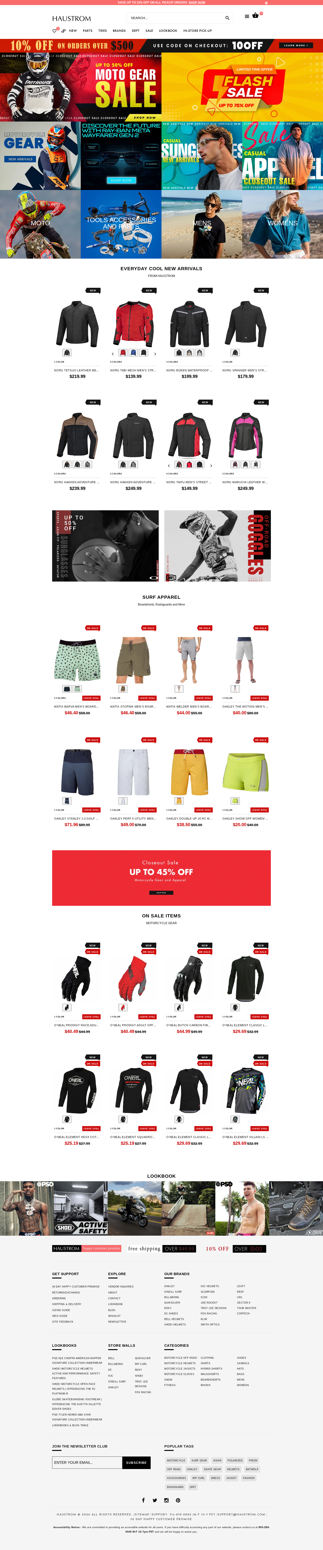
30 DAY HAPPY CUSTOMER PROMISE (76, 1286)
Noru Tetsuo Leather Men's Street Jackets (77, 370)
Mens (241, 1379)
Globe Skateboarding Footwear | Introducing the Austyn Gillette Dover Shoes (77, 1404)
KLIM (204, 1319)
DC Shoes (171, 1313)
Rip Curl (141, 1364)
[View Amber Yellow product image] (179, 801)
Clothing (207, 1357)
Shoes (241, 1357)
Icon (204, 1297)
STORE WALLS (121, 1345)
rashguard (175, 1487)
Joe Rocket (209, 1302)
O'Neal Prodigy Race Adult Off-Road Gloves (77, 1025)
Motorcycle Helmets (180, 1363)
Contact (114, 1298)
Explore (117, 1274)
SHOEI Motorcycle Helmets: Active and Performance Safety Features (76, 1373)
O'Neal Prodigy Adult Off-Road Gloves (133, 1025)
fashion (248, 1478)
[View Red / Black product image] (123, 352)
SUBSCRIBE (136, 1462)
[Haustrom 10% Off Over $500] (236, 1248)
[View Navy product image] (67, 689)
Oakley (169, 1286)
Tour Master (246, 1308)
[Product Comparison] (63, 31)
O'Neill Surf (173, 1291)
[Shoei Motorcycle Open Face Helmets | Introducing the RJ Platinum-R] (135, 1208)
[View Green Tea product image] (77, 689)
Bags (240, 1374)
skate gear (212, 1469)
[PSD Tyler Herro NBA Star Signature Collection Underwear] (242, 1208)
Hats (240, 1368)
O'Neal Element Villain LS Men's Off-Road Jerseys (245, 1137)
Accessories (176, 1478)
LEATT (241, 1286)
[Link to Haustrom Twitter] (155, 1500)
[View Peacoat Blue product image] (67, 801)
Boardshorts (211, 1379)
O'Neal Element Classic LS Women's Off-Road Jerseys (189, 1137)
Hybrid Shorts (211, 1368)
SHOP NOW (197, 2)
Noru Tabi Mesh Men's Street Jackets (133, 370)
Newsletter (117, 1321)
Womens (243, 1385)
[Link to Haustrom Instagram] (166, 1500)
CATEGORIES (176, 1345)
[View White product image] (123, 801)
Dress (215, 1478)
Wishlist (114, 1316)
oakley (192, 1469)
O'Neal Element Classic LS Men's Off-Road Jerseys (245, 1025)
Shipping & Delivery (66, 1304)
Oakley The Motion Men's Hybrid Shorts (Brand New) (245, 706)
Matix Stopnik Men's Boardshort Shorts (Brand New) (133, 706)
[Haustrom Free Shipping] (161, 1248)
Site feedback (62, 1321)
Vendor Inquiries (121, 1286)
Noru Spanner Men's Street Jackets (245, 370)
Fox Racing (209, 1313)
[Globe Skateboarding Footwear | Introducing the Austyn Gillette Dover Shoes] (188, 1208)
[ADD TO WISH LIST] (56, 290)
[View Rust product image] (123, 689)
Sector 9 (243, 1302)
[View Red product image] (123, 1007)
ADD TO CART (245, 727)
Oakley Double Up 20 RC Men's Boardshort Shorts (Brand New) (189, 818)
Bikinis (206, 1385)
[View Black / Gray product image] (123, 1119)
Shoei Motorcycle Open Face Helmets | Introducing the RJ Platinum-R (74, 1389)
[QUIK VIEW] (67, 290)
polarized (235, 1460)
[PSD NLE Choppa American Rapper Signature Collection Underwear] (27, 1208)
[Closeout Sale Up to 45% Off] (161, 878)
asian (217, 1460)
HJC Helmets (210, 1286)
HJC (110, 1375)
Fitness (170, 1385)
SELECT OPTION (77, 391)
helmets (233, 1469)
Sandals (243, 1363)
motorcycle (176, 1460)
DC (110, 1369)
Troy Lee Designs (214, 1308)
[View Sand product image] (189, 352)
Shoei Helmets (175, 1324)
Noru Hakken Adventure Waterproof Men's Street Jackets (133, 482)
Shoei (139, 1375)
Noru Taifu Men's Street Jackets (189, 482)
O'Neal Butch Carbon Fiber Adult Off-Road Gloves (189, 1025)
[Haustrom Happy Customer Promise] (86, 1248)
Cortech (243, 1313)
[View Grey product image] (199, 352)
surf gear (199, 1460)
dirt (193, 1487)
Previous (56, 353)
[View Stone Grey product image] (235, 689)
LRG (239, 1297)
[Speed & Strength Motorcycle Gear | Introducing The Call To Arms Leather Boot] (296, 1208)
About (112, 1292)
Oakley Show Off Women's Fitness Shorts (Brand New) (245, 818)
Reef (240, 1291)
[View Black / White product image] (255, 464)
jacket (231, 1478)
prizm (253, 1460)
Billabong (171, 1297)
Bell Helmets (174, 1319)
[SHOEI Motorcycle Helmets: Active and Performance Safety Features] (81, 1208)
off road (174, 1469)
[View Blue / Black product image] (133, 352)
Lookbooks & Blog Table (70, 1425)
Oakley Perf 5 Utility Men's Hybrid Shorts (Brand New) (133, 818)
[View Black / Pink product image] (235, 464)
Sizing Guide (61, 1310)
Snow (168, 1379)
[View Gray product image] (235, 1119)
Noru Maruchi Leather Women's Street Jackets (245, 482)
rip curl (199, 1478)
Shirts (205, 1363)
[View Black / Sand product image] (67, 464)
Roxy (168, 1308)
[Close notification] (266, 3)
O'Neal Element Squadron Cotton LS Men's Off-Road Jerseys (133, 1137)
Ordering (59, 1298)
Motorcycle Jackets (180, 1368)
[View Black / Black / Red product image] (179, 464)
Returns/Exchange (66, 1292)
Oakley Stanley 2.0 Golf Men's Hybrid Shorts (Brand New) (77, 818)
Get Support (65, 1274)
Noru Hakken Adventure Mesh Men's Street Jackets (77, 482)
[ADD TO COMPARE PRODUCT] (62, 291)
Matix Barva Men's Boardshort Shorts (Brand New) (77, 706)
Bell (111, 1358)
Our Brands (177, 1274)
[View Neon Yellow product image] (235, 801)
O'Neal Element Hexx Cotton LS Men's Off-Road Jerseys (77, 1137)
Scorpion (208, 1291)
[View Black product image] (67, 352)
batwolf (252, 1469)
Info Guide (59, 1316)
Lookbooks (64, 1345)
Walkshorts (210, 1374)
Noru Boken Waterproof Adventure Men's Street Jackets (189, 370)
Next (98, 353)
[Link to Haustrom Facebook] (143, 1500)
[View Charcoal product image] (179, 689)
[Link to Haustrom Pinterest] (178, 1500)
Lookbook (115, 1304)
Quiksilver (172, 1302)
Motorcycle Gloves (179, 1374)
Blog (112, 1310)
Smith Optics (210, 1324)
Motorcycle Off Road (180, 1357)
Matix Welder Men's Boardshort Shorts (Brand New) (189, 706)
